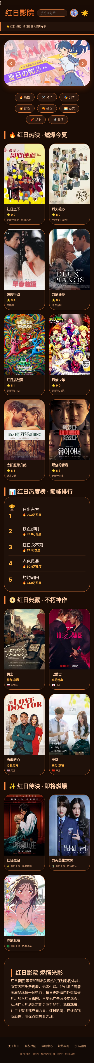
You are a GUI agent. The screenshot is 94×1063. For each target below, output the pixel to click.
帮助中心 (47, 1046)
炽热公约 (63, 1046)
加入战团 (80, 1046)
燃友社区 (30, 1046)
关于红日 (13, 1046)
